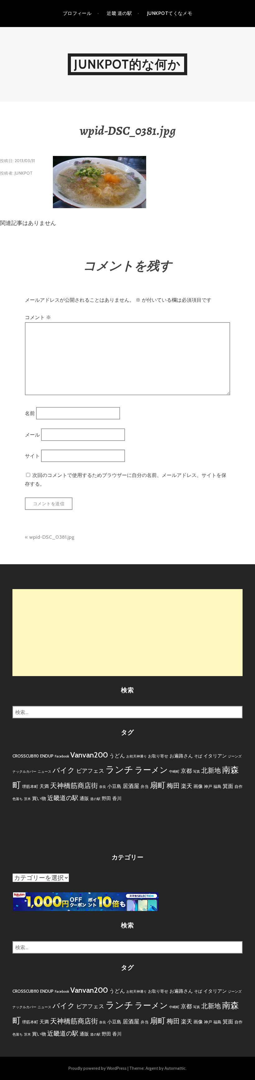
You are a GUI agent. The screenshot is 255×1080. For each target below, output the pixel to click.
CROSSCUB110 (25, 755)
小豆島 (114, 786)
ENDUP (46, 755)
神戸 (208, 786)
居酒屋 (131, 786)
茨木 (27, 799)
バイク (64, 770)
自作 (238, 786)
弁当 (145, 786)
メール (32, 434)
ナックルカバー (24, 772)
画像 (198, 786)
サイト (32, 456)
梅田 (173, 785)
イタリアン (215, 756)
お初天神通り (136, 756)
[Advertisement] (127, 632)
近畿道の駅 (62, 798)
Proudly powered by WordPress (97, 1068)
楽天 (186, 786)
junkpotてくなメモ (169, 13)
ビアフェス (90, 770)
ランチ (119, 769)
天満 (44, 786)
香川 (117, 798)
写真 (196, 772)
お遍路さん (181, 756)
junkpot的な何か (127, 64)
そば (198, 755)
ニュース (44, 772)
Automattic (175, 1068)
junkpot (24, 173)
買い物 (39, 798)
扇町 (157, 785)
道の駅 (95, 799)
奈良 (102, 787)
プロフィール (77, 13)
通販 (84, 798)
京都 (186, 770)
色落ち (17, 799)
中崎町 (174, 772)
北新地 (211, 770)
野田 (106, 798)
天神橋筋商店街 (74, 785)
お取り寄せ (158, 755)
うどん (117, 756)
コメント (38, 317)
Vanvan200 (89, 754)
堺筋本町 (30, 786)
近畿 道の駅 (119, 13)
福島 (217, 786)
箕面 (228, 786)
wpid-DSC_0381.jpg (51, 537)
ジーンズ (235, 756)
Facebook (62, 756)
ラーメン (151, 770)
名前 (30, 413)
